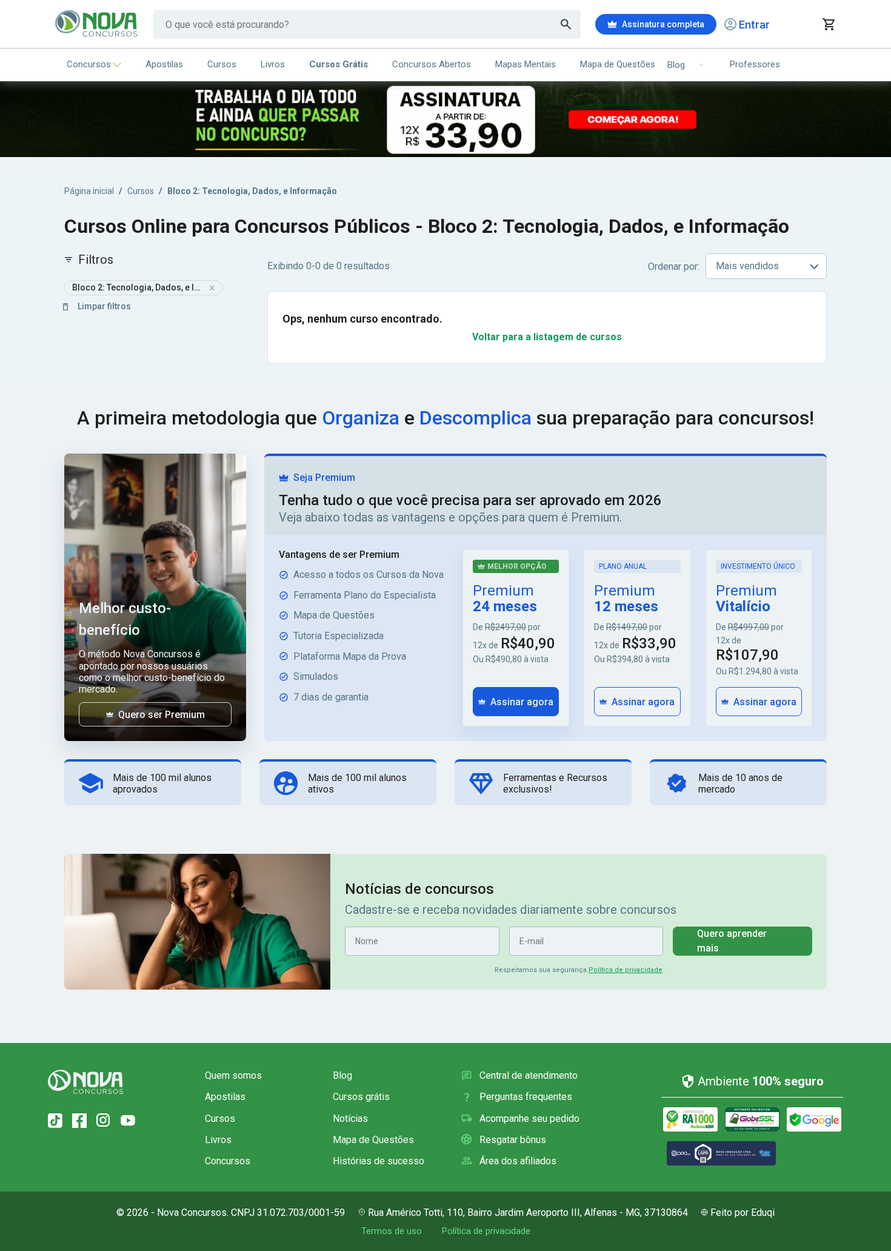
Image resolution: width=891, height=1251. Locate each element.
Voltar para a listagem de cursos (547, 337)
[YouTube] (128, 1120)
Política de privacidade (625, 970)
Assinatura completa (663, 24)
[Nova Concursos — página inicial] (97, 24)
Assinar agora (521, 702)
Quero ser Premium (161, 714)
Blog (342, 1075)
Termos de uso (391, 1231)
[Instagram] (103, 1120)
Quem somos (233, 1075)
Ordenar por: (673, 266)
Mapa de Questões (617, 64)
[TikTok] (55, 1120)
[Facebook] (79, 1120)
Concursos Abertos (431, 64)
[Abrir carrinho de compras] (828, 24)
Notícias (350, 1118)
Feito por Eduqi (742, 1212)
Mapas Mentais (525, 64)
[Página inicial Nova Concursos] (85, 1082)
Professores (755, 64)
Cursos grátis (361, 1096)
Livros (273, 64)
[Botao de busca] (566, 24)
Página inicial (89, 191)
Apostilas (164, 64)
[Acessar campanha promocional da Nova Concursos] (445, 119)
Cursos (221, 64)
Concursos (89, 64)
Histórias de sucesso (378, 1161)
